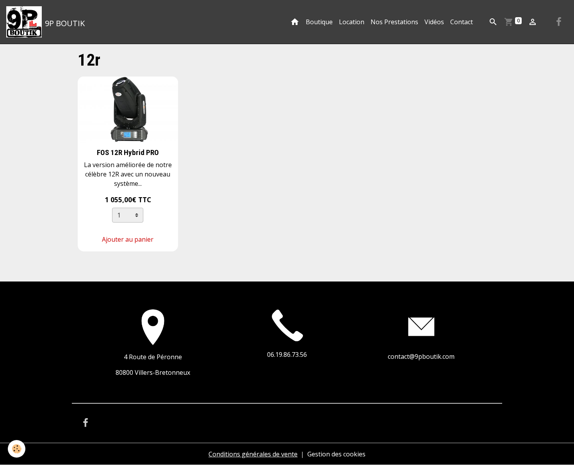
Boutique (319, 22)
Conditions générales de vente (253, 454)
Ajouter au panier (127, 239)
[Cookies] (16, 449)
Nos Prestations (394, 22)
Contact (461, 22)
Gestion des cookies (336, 454)
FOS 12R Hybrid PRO (128, 152)
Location (351, 22)
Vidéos (434, 22)
